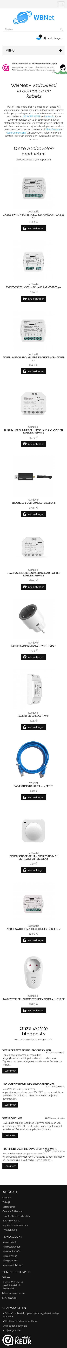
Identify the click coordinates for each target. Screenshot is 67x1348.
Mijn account (9, 1242)
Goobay (56, 129)
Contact (6, 1197)
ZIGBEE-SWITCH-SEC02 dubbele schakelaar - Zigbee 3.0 (33, 358)
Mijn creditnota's (11, 1251)
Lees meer (10, 1070)
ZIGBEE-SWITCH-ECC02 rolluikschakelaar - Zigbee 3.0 (33, 215)
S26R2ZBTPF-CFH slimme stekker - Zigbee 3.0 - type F (33, 999)
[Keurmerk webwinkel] (17, 1339)
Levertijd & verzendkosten (16, 1216)
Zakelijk (6, 1202)
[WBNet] (33, 17)
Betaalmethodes (11, 1220)
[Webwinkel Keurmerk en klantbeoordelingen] (33, 67)
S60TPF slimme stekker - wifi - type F (33, 646)
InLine (47, 129)
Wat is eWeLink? (12, 1118)
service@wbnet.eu (15, 1293)
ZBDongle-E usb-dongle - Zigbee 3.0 (33, 503)
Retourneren (8, 1207)
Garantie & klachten (12, 1211)
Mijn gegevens (10, 1260)
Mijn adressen (9, 1256)
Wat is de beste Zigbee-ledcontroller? (26, 1050)
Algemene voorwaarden (15, 1225)
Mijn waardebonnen (12, 1265)
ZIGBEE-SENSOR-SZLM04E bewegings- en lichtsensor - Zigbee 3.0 (34, 857)
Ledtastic (49, 116)
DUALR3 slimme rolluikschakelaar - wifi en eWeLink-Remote (33, 574)
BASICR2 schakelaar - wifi (33, 716)
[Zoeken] (62, 29)
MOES (37, 116)
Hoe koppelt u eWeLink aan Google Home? (28, 1084)
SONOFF (28, 116)
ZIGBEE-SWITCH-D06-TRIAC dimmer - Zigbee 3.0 (33, 929)
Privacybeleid (9, 1230)
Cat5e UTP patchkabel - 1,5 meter (33, 786)
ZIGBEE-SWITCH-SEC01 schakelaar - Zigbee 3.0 (33, 287)
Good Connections (16, 132)
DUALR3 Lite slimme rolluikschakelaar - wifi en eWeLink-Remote (33, 431)
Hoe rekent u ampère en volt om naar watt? (29, 1149)
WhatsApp (10, 1297)
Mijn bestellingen (11, 1246)
